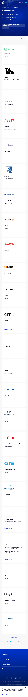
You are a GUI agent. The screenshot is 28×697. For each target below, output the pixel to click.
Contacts (5, 659)
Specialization (8, 329)
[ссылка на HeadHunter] (20, 678)
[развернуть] (18, 669)
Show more (14, 637)
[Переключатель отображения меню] (26, 3)
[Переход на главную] (9, 2)
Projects (5, 655)
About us (9, 7)
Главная (4, 7)
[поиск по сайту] (23, 3)
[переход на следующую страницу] (18, 641)
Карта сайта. (4, 681)
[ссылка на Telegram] (7, 678)
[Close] (25, 687)
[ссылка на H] (16, 678)
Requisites (6, 664)
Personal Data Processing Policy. (14, 681)
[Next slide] (27, 38)
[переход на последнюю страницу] (19, 641)
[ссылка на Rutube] (12, 678)
